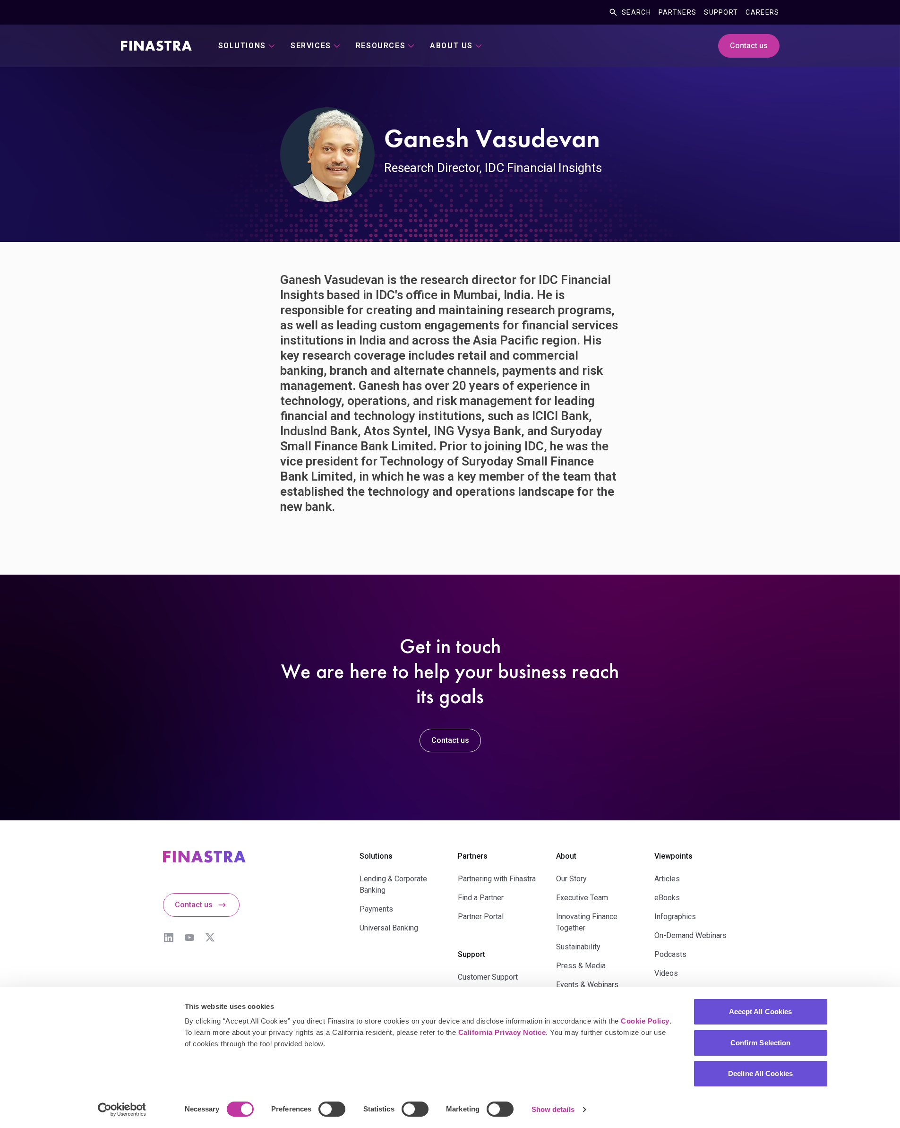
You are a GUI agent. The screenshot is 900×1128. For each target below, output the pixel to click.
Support (721, 12)
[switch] (331, 1109)
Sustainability (578, 946)
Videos (666, 973)
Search (636, 12)
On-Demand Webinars (690, 935)
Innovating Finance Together (586, 922)
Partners (677, 12)
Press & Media (581, 965)
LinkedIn (168, 937)
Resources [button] (380, 45)
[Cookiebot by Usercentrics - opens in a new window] (121, 1109)
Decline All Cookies (760, 1073)
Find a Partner (481, 897)
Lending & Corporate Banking (393, 884)
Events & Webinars (587, 984)
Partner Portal (481, 916)
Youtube (189, 937)
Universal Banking (389, 927)
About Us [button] (451, 45)
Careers (762, 12)
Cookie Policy (645, 1021)
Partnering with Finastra (497, 878)
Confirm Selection (760, 1043)
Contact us (749, 45)
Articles (667, 878)
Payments (376, 908)
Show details (552, 1109)
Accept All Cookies (760, 1011)
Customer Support (488, 977)
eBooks (667, 897)
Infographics (675, 916)
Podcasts (670, 954)
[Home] (156, 46)
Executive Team (582, 897)
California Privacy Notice (502, 1032)
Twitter (210, 937)
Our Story (571, 878)
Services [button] (311, 45)
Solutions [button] (242, 45)
